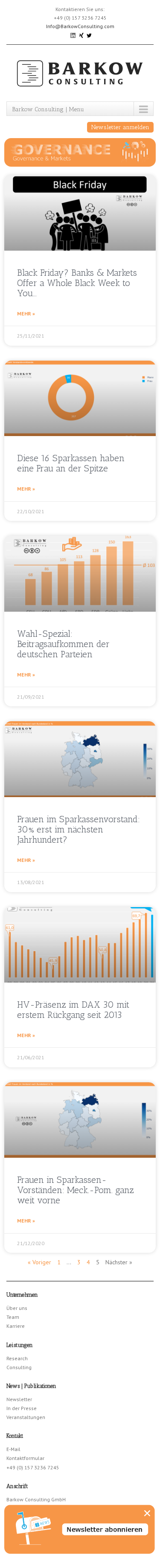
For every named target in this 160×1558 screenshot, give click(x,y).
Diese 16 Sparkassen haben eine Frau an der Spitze (71, 463)
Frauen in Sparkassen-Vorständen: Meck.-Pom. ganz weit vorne (75, 1189)
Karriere (15, 1326)
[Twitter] (89, 35)
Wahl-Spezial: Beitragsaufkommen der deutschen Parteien (63, 643)
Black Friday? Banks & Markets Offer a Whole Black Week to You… (77, 282)
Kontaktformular (25, 1458)
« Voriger (39, 1262)
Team (12, 1317)
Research (17, 1358)
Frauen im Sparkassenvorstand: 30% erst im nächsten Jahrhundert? (78, 829)
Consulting (19, 1367)
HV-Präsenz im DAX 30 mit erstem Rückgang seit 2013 (73, 1009)
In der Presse (21, 1408)
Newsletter (19, 1399)
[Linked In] (73, 35)
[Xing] (82, 35)
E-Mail (13, 1449)
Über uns (16, 1308)
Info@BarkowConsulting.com (80, 26)
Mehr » (26, 313)
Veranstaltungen (25, 1417)
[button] (147, 1513)
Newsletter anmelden (120, 127)
